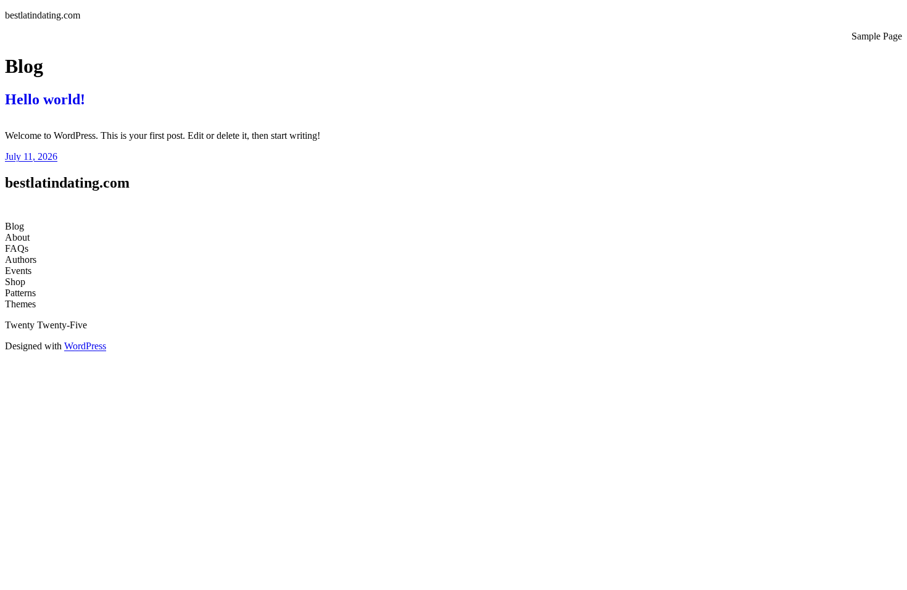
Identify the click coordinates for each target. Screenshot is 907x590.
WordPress (85, 346)
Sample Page (876, 36)
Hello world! (45, 99)
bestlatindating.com (42, 15)
